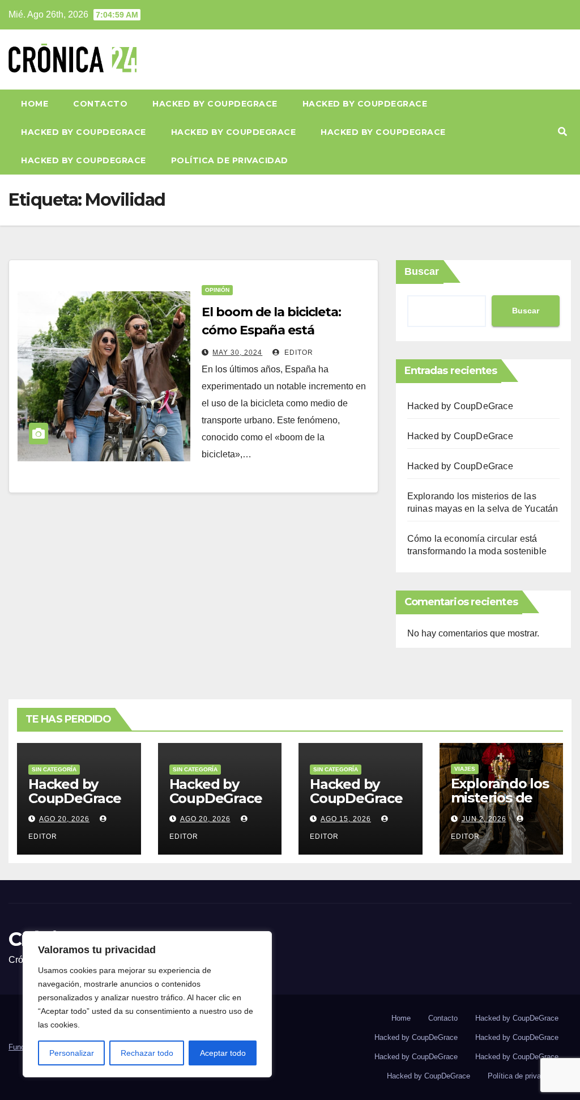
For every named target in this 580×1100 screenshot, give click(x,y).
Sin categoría (54, 769)
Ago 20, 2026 (64, 819)
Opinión (217, 290)
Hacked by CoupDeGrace (215, 104)
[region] (147, 1004)
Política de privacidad (229, 160)
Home (34, 104)
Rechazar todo (147, 1052)
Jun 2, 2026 (484, 819)
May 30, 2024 (237, 352)
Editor (297, 352)
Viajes (464, 769)
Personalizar (71, 1052)
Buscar (421, 271)
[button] (562, 132)
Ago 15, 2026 (346, 819)
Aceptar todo (223, 1052)
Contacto (100, 104)
